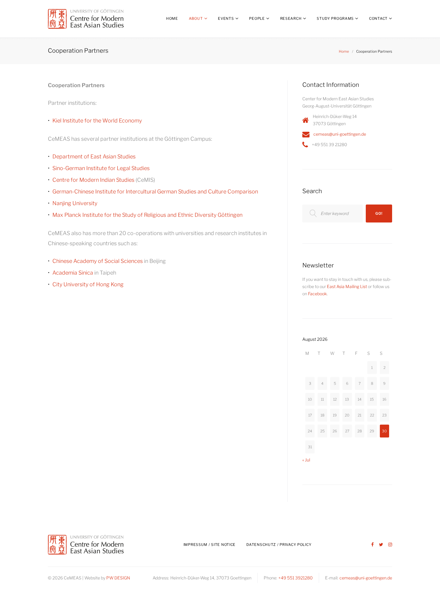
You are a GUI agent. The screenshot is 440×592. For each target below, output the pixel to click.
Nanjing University (74, 203)
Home (172, 18)
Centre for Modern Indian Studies (93, 180)
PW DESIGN (118, 577)
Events (226, 18)
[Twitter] (381, 544)
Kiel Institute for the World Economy (97, 120)
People (257, 18)
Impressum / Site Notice (209, 544)
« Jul (306, 459)
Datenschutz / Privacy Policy (278, 544)
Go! (378, 213)
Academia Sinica (72, 272)
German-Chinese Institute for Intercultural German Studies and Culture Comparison (155, 191)
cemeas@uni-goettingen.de (339, 134)
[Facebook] (372, 544)
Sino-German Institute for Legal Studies (101, 168)
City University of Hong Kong (88, 284)
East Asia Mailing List (347, 286)
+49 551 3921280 (295, 577)
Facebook (317, 293)
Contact (378, 18)
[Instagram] (390, 544)
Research (291, 18)
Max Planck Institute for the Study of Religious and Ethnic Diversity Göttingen (147, 215)
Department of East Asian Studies (94, 156)
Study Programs (335, 18)
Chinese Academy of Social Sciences (97, 261)
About (196, 18)
